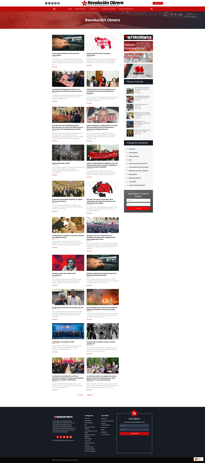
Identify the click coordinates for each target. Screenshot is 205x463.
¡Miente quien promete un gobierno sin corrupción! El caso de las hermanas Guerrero (101, 91)
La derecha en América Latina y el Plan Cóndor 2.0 (101, 343)
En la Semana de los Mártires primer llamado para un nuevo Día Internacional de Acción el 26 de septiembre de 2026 (67, 127)
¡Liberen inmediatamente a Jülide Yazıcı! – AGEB (142, 131)
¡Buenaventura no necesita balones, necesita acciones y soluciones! (142, 114)
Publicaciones (80, 9)
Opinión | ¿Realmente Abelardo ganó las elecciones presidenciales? (102, 274)
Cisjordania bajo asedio (61, 163)
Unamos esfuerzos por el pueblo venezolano (98, 54)
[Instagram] (49, 3)
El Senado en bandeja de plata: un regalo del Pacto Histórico (67, 200)
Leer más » (55, 67)
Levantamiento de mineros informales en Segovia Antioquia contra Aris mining (102, 308)
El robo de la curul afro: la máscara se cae (67, 308)
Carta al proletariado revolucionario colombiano (65, 54)
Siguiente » (90, 395)
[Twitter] (52, 3)
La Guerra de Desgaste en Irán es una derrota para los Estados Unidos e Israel (67, 90)
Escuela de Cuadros (109, 9)
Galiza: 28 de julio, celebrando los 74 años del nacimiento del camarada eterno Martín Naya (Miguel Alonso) (102, 127)
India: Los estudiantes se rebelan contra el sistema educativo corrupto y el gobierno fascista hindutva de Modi (102, 165)
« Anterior (80, 395)
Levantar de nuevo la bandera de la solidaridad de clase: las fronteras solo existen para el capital (101, 201)
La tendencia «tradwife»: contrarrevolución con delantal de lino (68, 236)
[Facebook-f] (46, 3)
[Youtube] (55, 3)
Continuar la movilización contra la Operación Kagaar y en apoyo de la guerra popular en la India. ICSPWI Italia (68, 378)
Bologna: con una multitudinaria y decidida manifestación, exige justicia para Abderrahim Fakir (101, 237)
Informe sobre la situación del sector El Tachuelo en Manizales (142, 89)
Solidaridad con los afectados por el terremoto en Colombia (142, 123)
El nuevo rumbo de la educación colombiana (64, 274)
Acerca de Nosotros (126, 9)
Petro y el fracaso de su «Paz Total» (141, 105)
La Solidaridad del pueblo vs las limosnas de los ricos (142, 97)
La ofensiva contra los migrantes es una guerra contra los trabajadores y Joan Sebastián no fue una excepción (101, 378)
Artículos (93, 9)
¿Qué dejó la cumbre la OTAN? (63, 342)
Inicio (70, 9)
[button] (151, 9)
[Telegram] (58, 3)
